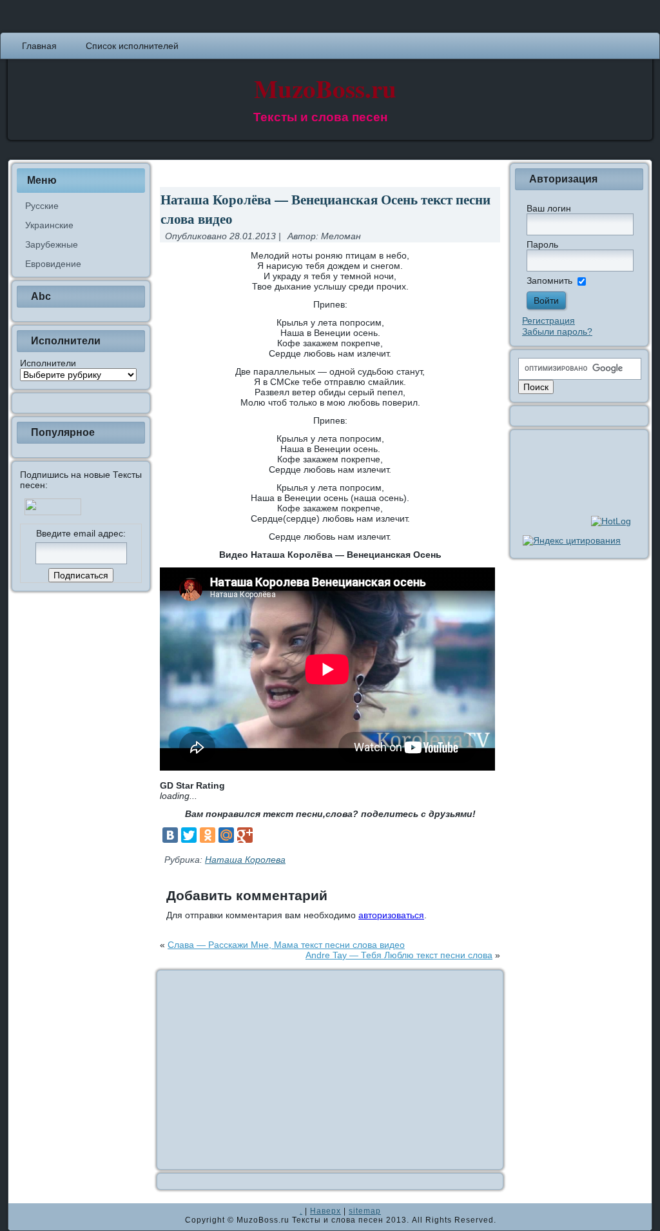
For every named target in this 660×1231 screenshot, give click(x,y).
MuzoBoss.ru (325, 88)
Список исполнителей (132, 46)
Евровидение (53, 264)
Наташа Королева (245, 859)
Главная (39, 46)
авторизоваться (391, 915)
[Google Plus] (245, 835)
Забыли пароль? (557, 331)
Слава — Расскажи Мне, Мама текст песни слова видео (286, 945)
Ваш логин (549, 208)
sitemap (365, 1211)
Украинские (49, 225)
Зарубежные (51, 244)
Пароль (542, 244)
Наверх (325, 1211)
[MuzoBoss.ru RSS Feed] (22, 1216)
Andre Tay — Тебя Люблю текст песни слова (399, 955)
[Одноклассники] (207, 835)
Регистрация (548, 320)
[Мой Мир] (226, 835)
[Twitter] (189, 835)
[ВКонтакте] (170, 835)
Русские (42, 206)
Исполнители (48, 363)
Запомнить (549, 280)
